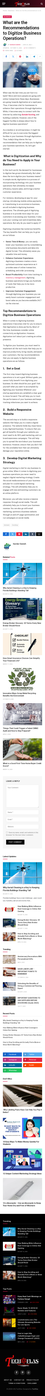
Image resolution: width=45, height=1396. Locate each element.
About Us (8, 1380)
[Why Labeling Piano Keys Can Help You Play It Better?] (22, 1096)
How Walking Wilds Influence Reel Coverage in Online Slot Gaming (29, 908)
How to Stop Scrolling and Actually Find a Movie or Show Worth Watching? (30, 936)
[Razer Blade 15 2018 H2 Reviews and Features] (9, 1311)
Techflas (35, 1389)
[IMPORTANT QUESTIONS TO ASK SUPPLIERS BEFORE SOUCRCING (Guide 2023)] (9, 1001)
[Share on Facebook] (6, 56)
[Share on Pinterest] (20, 56)
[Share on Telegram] (34, 56)
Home (5, 10)
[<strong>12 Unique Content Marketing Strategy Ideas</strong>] (22, 1160)
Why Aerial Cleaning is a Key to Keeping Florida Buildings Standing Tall (29, 1231)
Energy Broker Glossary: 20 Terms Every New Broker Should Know (29, 922)
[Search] (41, 3)
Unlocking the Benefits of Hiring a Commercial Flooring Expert (30, 985)
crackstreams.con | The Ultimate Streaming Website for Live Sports (29, 1322)
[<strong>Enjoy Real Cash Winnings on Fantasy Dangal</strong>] (9, 1299)
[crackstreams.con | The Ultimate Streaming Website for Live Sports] (9, 1322)
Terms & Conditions (16, 1383)
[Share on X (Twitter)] (13, 56)
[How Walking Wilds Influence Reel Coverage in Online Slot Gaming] (9, 909)
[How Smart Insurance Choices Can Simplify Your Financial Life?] (22, 644)
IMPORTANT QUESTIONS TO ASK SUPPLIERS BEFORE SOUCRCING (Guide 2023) (29, 1000)
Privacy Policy (33, 1380)
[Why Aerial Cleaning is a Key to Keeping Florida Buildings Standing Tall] (22, 574)
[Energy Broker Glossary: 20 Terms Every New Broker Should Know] (22, 609)
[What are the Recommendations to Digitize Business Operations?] (22, 75)
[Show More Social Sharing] (40, 56)
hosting (15, 525)
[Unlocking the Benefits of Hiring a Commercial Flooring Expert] (9, 986)
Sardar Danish (15, 45)
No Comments (31, 48)
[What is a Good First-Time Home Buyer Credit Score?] (22, 749)
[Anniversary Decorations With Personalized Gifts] (9, 959)
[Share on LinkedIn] (27, 56)
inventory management (16, 278)
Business (11, 10)
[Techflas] (22, 4)
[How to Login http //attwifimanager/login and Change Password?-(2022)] (9, 1336)
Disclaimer (32, 1383)
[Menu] (3, 3)
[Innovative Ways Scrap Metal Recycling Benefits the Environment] (22, 679)
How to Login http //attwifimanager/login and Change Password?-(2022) (29, 1335)
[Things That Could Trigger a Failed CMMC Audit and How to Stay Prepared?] (22, 714)
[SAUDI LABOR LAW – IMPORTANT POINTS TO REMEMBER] (9, 972)
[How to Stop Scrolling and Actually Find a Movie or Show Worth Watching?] (9, 936)
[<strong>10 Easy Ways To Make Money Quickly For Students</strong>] (22, 1128)
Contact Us (19, 1380)
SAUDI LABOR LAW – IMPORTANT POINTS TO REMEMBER (27, 971)
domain (6, 525)
